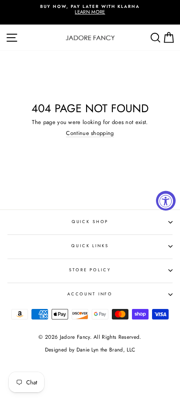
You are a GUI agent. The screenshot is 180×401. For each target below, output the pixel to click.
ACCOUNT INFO (90, 294)
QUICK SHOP (90, 222)
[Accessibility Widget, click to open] (166, 200)
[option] (90, 9)
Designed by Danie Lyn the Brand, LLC (90, 350)
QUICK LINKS (90, 246)
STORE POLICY (90, 270)
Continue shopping (90, 133)
